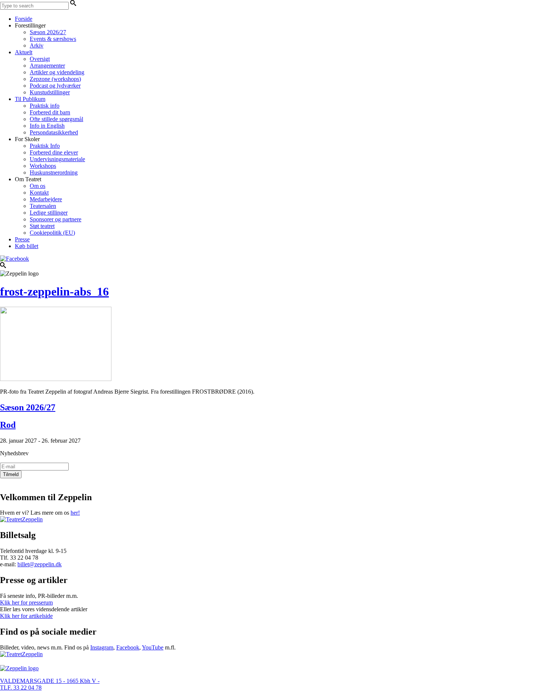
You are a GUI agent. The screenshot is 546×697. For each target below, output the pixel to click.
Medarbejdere (46, 199)
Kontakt (39, 192)
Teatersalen (43, 206)
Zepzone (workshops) (55, 79)
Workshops (43, 166)
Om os (37, 186)
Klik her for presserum (26, 602)
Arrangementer (47, 65)
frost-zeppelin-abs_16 (54, 291)
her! (75, 512)
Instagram (101, 647)
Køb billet (26, 246)
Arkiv (36, 45)
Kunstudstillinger (50, 92)
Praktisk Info (45, 146)
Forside (23, 19)
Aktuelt (23, 52)
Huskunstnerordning (54, 172)
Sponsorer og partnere (55, 219)
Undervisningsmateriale (57, 159)
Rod (8, 425)
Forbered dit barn (50, 112)
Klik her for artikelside (26, 616)
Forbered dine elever (54, 152)
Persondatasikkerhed (54, 132)
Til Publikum (30, 99)
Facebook (127, 647)
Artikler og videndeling (57, 72)
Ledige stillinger (49, 212)
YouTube (152, 647)
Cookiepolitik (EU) (52, 232)
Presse (22, 239)
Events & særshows (53, 39)
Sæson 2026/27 (48, 32)
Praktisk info (44, 105)
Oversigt (40, 59)
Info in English (47, 126)
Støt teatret (42, 226)
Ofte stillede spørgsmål (56, 119)
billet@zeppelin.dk (39, 564)
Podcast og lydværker (55, 85)
